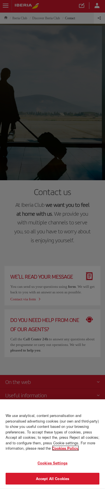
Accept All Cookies (52, 478)
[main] (52, 444)
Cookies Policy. (65, 448)
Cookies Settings (52, 463)
